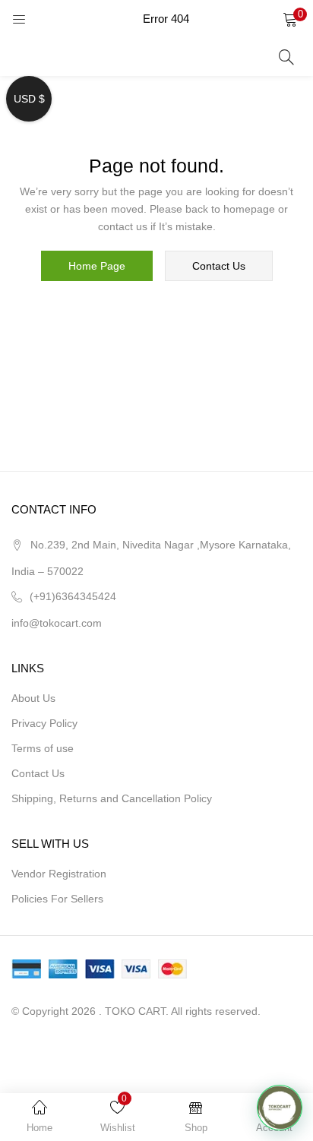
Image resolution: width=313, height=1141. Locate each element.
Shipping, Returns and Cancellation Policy (111, 798)
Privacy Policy (44, 723)
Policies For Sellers (57, 899)
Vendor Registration (58, 874)
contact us (218, 266)
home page (96, 266)
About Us (33, 698)
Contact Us (38, 773)
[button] (290, 19)
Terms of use (42, 748)
